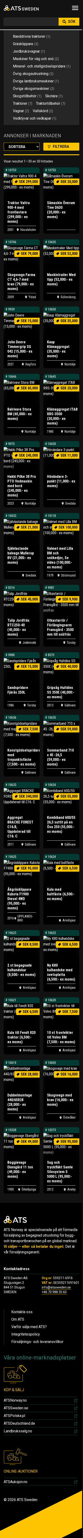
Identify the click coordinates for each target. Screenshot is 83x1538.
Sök (71, 21)
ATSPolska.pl (14, 1415)
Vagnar (21, 111)
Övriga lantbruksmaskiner (36, 81)
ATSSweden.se (16, 1408)
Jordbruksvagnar (29, 51)
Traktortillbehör (50, 103)
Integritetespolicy (25, 1334)
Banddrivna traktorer (31, 36)
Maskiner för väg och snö (36, 59)
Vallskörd (43, 111)
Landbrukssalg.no (18, 1431)
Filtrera (61, 146)
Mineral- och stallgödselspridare (42, 66)
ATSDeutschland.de (19, 1423)
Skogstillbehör (27, 96)
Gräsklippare (25, 44)
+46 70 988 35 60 (54, 1292)
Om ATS (17, 1319)
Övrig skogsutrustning (33, 73)
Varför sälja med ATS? (29, 1327)
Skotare (54, 96)
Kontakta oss (22, 1312)
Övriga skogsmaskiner (33, 88)
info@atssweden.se (56, 1287)
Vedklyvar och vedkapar (34, 118)
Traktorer (22, 103)
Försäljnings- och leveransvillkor (37, 1341)
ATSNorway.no (15, 1400)
